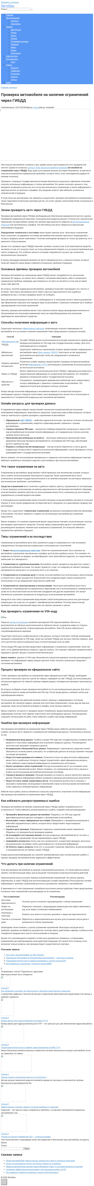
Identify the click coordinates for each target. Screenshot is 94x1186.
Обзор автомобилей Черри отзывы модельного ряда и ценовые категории (40, 1161)
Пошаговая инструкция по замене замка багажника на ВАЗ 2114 (30, 1047)
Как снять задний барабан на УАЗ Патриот (25, 955)
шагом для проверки (19, 622)
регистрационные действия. (27, 550)
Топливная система (19, 41)
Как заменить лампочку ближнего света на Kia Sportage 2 (32, 1172)
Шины (13, 50)
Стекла (14, 38)
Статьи (9, 65)
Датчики (14, 21)
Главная (9, 15)
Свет (13, 62)
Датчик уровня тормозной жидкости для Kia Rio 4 (23, 1077)
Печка (13, 33)
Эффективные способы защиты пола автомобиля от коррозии (29, 1107)
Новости (14, 68)
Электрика (16, 53)
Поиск (4, 1145)
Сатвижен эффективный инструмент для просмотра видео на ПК (36, 1169)
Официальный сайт (10, 341)
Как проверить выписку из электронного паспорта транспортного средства (35, 991)
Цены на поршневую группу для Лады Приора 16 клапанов (33, 1164)
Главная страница (9, 87)
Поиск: (4, 9)
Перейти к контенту (10, 2)
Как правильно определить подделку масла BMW (29, 964)
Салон (13, 36)
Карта (8, 82)
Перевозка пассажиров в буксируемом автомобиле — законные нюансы (39, 958)
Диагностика (12, 56)
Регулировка (12, 59)
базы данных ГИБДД (48, 352)
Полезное (15, 74)
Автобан (7, 6)
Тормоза (14, 44)
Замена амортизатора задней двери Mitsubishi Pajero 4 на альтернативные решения (44, 1166)
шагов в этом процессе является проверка (47, 168)
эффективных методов (33, 328)
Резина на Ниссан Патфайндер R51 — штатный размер (26, 1137)
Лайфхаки (15, 71)
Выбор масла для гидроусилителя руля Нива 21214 (24, 1021)
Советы (14, 77)
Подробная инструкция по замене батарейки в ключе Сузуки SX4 (36, 961)
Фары (13, 47)
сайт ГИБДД (26, 420)
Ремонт (9, 27)
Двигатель (16, 24)
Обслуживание (13, 18)
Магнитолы (16, 30)
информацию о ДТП (37, 364)
